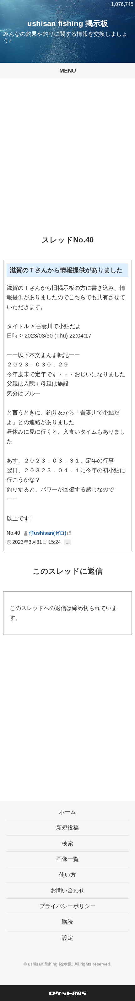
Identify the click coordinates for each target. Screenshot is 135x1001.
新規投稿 (67, 828)
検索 (67, 843)
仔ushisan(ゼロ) (47, 533)
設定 (67, 938)
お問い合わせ (67, 890)
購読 (67, 922)
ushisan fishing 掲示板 (67, 23)
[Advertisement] (67, 161)
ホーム (67, 812)
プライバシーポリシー (67, 906)
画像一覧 (67, 859)
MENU (67, 71)
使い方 (67, 875)
